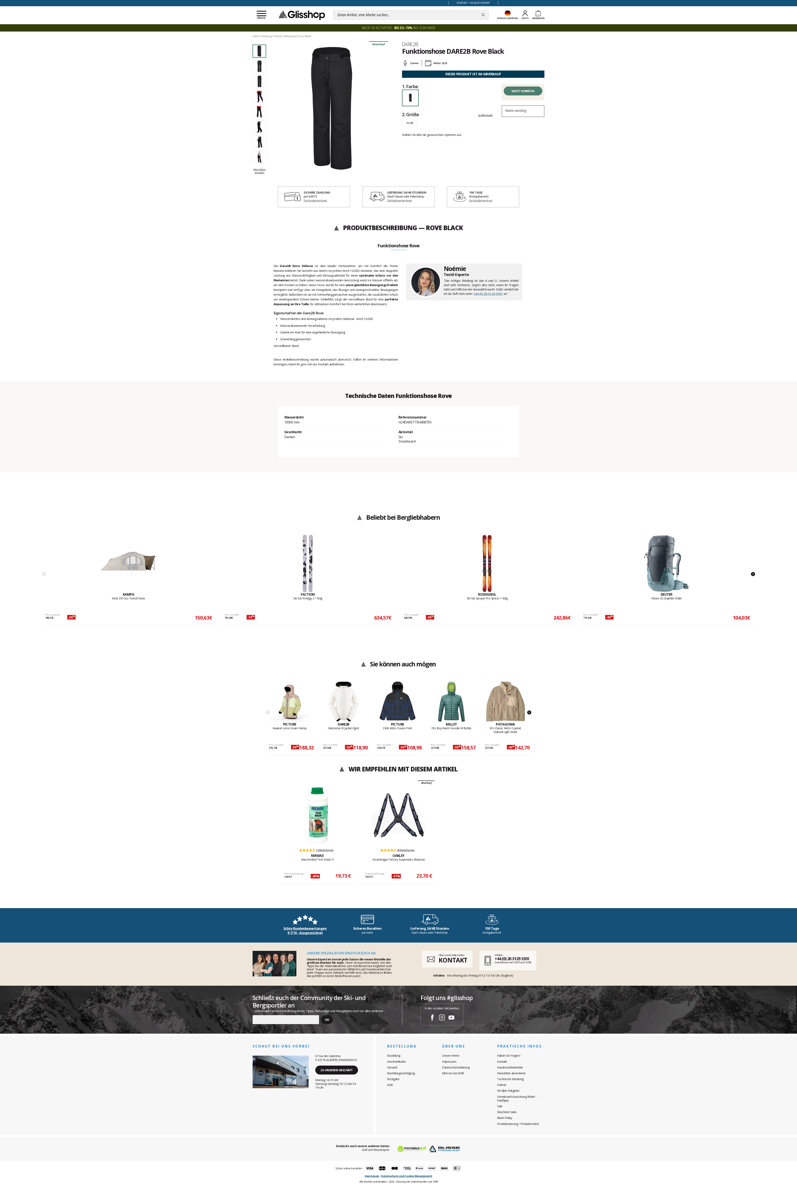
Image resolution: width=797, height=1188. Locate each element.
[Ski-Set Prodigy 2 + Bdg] (308, 563)
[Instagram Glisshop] (442, 1018)
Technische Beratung (510, 1079)
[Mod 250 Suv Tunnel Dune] (128, 563)
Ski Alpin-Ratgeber (508, 1091)
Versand (392, 1067)
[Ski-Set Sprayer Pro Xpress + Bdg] (487, 563)
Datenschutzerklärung (455, 1067)
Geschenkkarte (396, 1062)
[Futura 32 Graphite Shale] (666, 563)
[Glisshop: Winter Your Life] (302, 15)
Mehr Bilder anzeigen (259, 171)
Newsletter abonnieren (511, 1073)
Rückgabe (393, 1079)
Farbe (410, 86)
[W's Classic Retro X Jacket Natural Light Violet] (505, 701)
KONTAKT (453, 960)
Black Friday (504, 1118)
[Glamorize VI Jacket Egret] (343, 701)
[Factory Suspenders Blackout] (398, 815)
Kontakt (502, 1062)
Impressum (449, 1062)
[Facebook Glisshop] (432, 1018)
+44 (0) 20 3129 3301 (488, 294)
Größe (410, 114)
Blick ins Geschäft (453, 1073)
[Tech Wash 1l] (317, 815)
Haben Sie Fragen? (508, 1055)
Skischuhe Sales (507, 1112)
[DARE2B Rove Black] (331, 108)
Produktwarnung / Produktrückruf (518, 1124)
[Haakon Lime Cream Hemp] (289, 701)
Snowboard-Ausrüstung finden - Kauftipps (517, 1098)
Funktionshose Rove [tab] (398, 246)
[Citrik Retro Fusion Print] (397, 701)
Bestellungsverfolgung (401, 1073)
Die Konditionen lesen (315, 200)
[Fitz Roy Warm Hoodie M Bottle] (451, 701)
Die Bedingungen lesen (399, 200)
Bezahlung (393, 1055)
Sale (499, 1106)
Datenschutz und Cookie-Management (406, 1176)
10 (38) (409, 123)
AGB (390, 1085)
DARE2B (410, 44)
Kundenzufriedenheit (510, 1067)
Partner (501, 1085)
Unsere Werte (450, 1055)
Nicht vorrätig (523, 91)
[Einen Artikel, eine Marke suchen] (483, 15)
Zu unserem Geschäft (336, 1070)
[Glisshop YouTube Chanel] (451, 1018)
